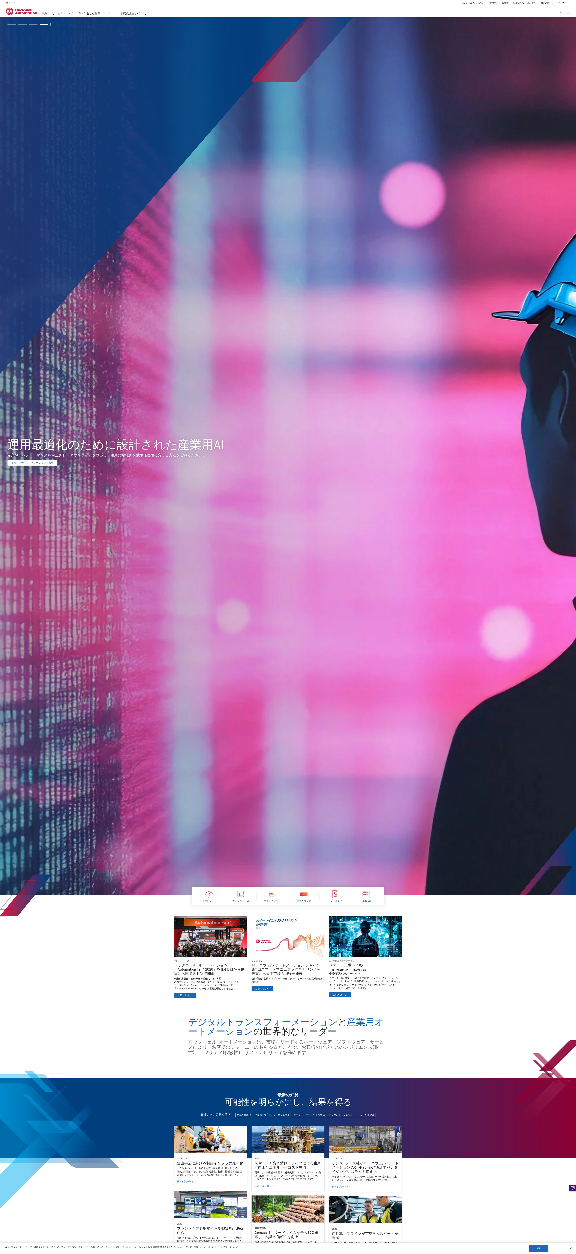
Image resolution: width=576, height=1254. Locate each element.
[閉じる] (570, 1248)
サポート (110, 13)
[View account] (568, 13)
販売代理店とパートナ (134, 13)
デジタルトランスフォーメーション (263, 1022)
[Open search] (561, 13)
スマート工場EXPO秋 (340, 918)
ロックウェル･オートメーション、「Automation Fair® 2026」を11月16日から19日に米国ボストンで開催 (210, 920)
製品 (44, 13)
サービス (57, 13)
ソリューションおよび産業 (84, 13)
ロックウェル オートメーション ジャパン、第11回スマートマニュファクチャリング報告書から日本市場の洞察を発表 (288, 920)
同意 (539, 1248)
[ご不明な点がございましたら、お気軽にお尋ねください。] (572, 1188)
